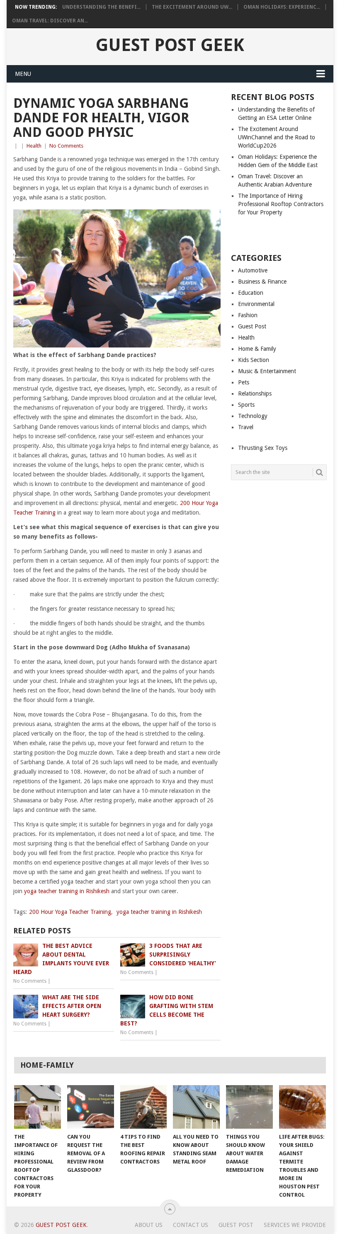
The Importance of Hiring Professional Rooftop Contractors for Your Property (280, 204)
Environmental (256, 304)
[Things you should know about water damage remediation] (249, 1107)
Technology (252, 416)
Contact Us (190, 1225)
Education (250, 292)
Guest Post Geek (170, 45)
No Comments (66, 146)
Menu (23, 73)
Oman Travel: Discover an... (50, 21)
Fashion (247, 315)
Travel (245, 427)
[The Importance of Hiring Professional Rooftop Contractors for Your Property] (37, 1107)
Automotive (252, 270)
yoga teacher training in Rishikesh (66, 891)
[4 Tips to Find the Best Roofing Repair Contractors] (143, 1107)
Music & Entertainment (267, 371)
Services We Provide (295, 1225)
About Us (149, 1225)
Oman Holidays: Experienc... (281, 7)
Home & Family (257, 348)
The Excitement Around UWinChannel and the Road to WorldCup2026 (276, 137)
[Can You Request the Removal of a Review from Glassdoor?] (90, 1107)
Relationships (255, 393)
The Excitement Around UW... (192, 7)
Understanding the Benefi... (101, 7)
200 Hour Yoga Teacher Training (70, 911)
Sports (246, 404)
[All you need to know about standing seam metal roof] (196, 1107)
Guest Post (252, 326)
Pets (243, 382)
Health (34, 146)
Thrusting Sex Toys (262, 448)
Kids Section (253, 360)
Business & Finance (262, 281)
